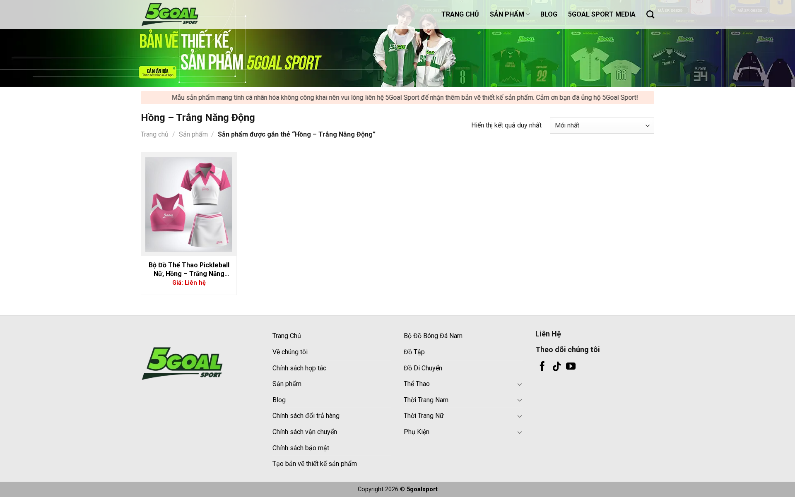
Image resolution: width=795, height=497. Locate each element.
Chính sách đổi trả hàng (306, 416)
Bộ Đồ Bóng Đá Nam (433, 336)
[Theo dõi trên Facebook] (542, 367)
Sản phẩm (193, 134)
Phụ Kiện (416, 432)
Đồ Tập (414, 352)
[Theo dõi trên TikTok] (556, 367)
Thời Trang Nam (426, 400)
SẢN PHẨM (507, 14)
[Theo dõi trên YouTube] (571, 367)
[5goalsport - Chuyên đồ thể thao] (182, 14)
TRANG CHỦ (460, 14)
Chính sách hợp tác (299, 368)
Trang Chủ (286, 336)
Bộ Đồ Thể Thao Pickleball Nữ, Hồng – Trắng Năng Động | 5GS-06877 (189, 269)
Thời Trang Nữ (424, 416)
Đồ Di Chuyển (423, 368)
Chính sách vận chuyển (304, 432)
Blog (279, 400)
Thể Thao (417, 384)
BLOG (548, 14)
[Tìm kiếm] (650, 14)
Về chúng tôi (290, 352)
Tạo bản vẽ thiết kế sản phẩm (314, 464)
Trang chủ (155, 134)
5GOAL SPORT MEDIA (602, 14)
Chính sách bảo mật (300, 448)
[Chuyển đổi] (519, 384)
